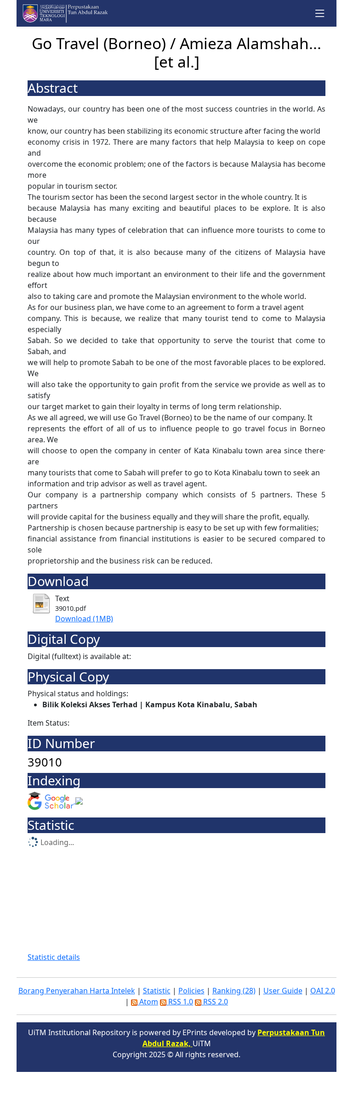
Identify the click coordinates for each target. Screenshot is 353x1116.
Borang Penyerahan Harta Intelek (76, 991)
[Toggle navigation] (320, 13)
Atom (147, 1002)
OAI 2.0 (322, 991)
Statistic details (54, 957)
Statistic (157, 991)
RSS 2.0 (214, 1002)
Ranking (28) (234, 991)
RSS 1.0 (179, 1002)
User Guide (282, 991)
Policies (191, 991)
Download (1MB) (84, 619)
